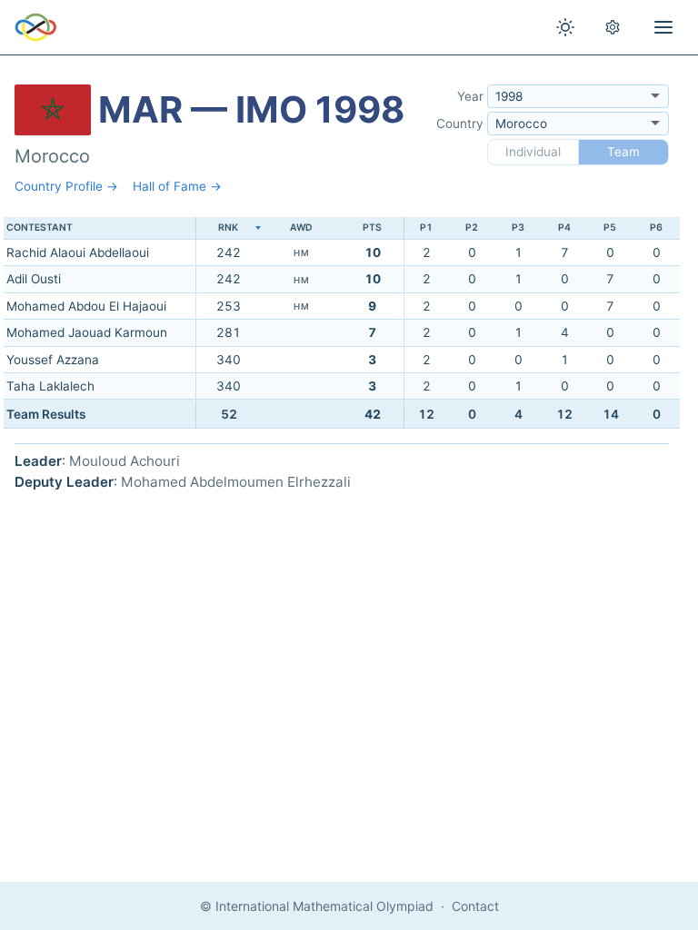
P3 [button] (518, 227)
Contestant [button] (39, 227)
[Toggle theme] (565, 27)
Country (460, 123)
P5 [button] (609, 227)
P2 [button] (471, 227)
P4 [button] (564, 227)
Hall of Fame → (177, 186)
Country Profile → (66, 186)
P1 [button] (426, 227)
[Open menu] (663, 27)
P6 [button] (656, 227)
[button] (228, 228)
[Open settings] (612, 27)
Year (470, 96)
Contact (475, 906)
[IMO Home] (36, 27)
